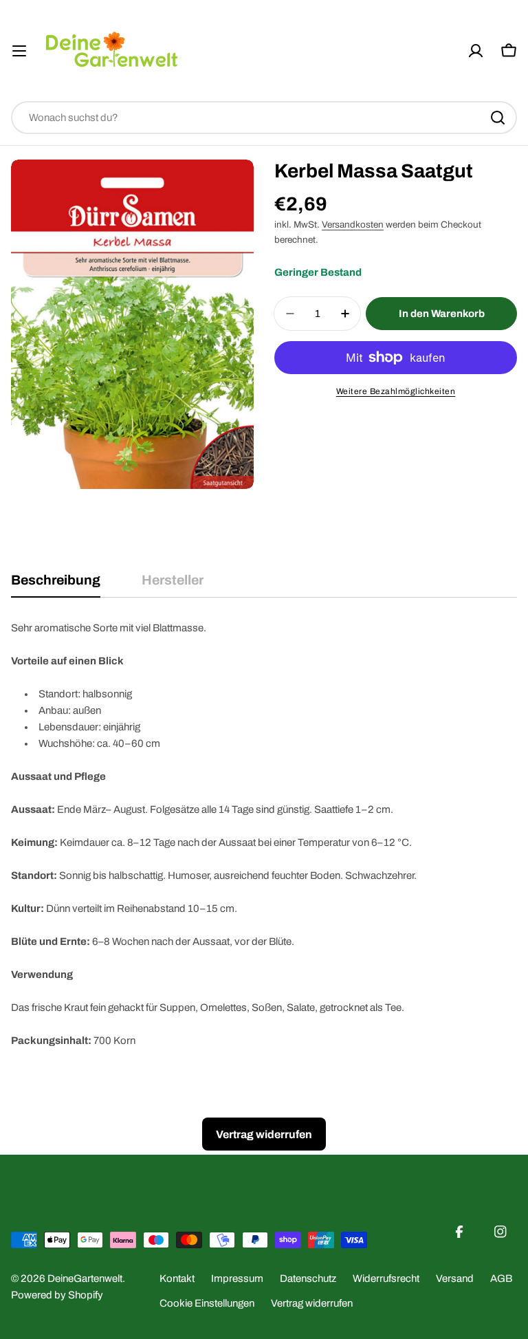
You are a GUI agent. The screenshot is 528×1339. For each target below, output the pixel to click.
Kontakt (177, 1278)
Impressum (237, 1278)
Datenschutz (308, 1278)
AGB (501, 1278)
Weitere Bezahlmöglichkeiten (396, 391)
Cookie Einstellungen (207, 1303)
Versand (455, 1278)
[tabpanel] (264, 834)
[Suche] (498, 117)
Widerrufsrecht (386, 1278)
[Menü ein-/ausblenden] (19, 51)
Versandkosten (353, 224)
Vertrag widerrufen (312, 1303)
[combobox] (264, 117)
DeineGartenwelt (84, 1278)
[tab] (55, 584)
